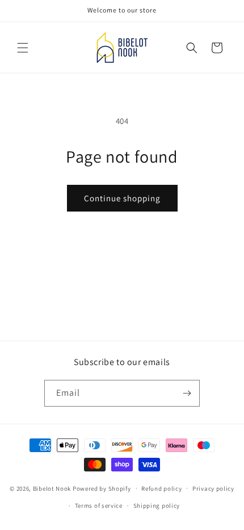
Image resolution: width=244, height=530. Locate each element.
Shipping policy (156, 506)
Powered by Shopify (102, 488)
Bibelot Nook (52, 488)
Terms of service (99, 506)
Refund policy (161, 488)
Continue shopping (122, 198)
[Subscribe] (186, 393)
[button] (22, 47)
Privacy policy (213, 488)
